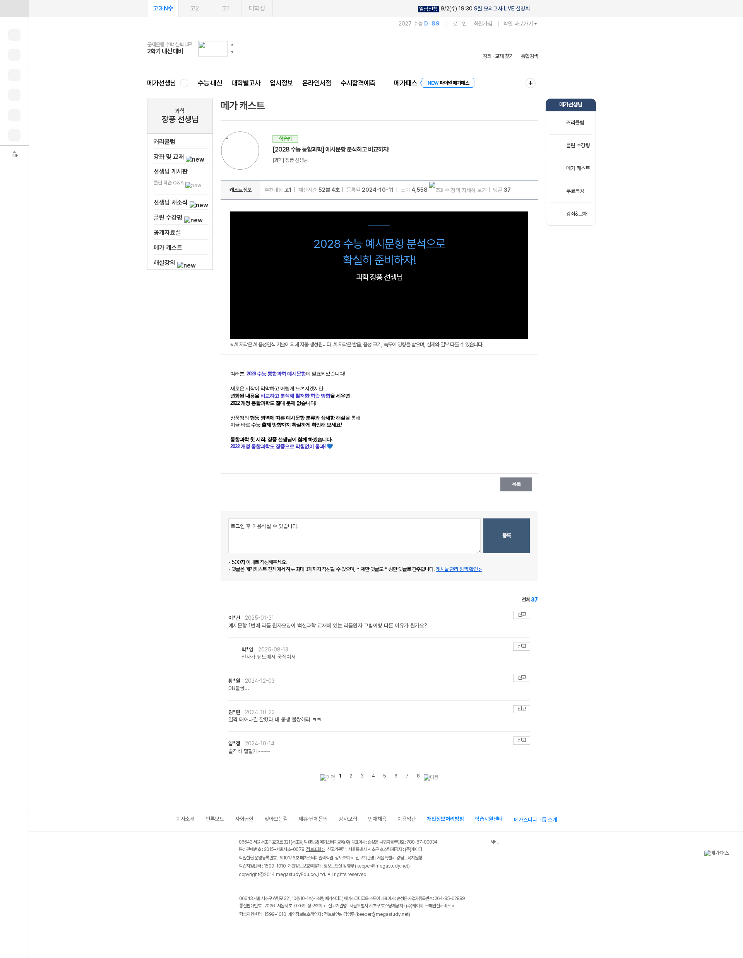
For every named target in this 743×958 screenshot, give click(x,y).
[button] (232, 44)
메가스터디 (342, 48)
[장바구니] (14, 115)
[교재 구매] (14, 95)
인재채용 (377, 819)
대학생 (257, 8)
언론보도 (214, 819)
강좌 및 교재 (169, 156)
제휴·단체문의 (313, 819)
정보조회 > (315, 849)
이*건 (234, 618)
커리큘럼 (164, 141)
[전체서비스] (531, 83)
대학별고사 (245, 83)
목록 (516, 484)
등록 (506, 535)
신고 (521, 614)
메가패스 (405, 83)
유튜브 (307, 930)
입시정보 (281, 83)
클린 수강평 (169, 217)
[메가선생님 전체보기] (184, 82)
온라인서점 (316, 83)
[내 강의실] (14, 35)
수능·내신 (210, 83)
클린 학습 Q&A (169, 183)
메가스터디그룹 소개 (535, 820)
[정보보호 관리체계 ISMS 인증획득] (467, 843)
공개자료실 (167, 232)
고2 (194, 8)
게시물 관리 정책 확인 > (459, 569)
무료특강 (575, 191)
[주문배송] (14, 135)
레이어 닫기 (737, 853)
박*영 (248, 649)
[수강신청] (14, 55)
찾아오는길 (276, 819)
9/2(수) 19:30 (474, 8)
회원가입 (483, 23)
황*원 (234, 681)
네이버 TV (292, 930)
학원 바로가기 (518, 23)
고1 (226, 8)
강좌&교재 (576, 214)
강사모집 (348, 819)
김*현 (234, 712)
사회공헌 (244, 819)
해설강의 (165, 262)
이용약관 (406, 819)
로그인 (460, 23)
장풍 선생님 (180, 119)
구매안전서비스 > (440, 906)
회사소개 (185, 819)
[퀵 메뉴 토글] (14, 8)
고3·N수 (163, 8)
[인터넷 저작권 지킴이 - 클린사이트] (480, 843)
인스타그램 (260, 930)
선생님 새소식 (171, 202)
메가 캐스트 (168, 247)
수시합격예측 (358, 83)
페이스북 (244, 930)
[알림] (14, 75)
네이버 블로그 (276, 930)
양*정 (234, 743)
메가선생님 (161, 83)
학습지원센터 (489, 819)
